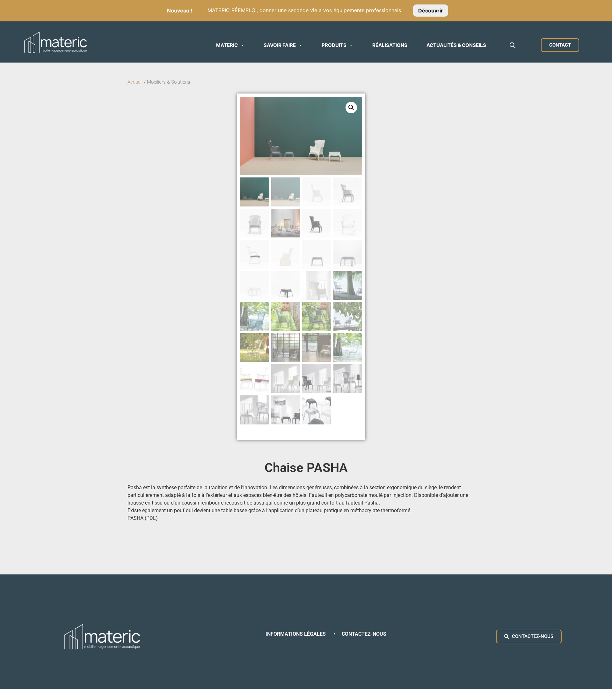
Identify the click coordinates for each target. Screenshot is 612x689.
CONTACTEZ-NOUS (364, 634)
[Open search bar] (512, 45)
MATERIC (227, 45)
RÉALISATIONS (389, 45)
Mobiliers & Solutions (169, 82)
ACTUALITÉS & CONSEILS (456, 45)
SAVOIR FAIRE (280, 45)
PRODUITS (334, 45)
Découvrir (430, 10)
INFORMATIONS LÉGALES (296, 634)
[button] (351, 107)
